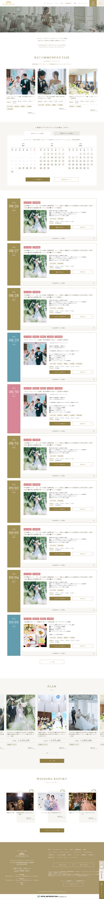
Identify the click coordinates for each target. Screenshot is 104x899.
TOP (49, 849)
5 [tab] (57, 753)
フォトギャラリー (77, 852)
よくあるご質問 (61, 855)
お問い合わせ (51, 857)
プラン (56, 3)
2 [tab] (49, 753)
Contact (85, 865)
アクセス (77, 855)
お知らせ (70, 855)
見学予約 (91, 855)
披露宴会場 (68, 3)
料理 (75, 3)
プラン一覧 (52, 761)
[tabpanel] (52, 722)
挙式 (62, 3)
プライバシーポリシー (62, 857)
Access (63, 865)
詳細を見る (83, 227)
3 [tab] (52, 753)
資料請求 (101, 876)
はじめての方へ (88, 852)
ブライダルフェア (48, 3)
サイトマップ (74, 857)
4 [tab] (54, 753)
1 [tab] (47, 753)
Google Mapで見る (21, 864)
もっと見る (52, 662)
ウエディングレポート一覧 (52, 830)
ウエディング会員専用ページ (67, 880)
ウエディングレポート (64, 852)
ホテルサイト (73, 884)
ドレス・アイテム (82, 3)
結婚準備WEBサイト (81, 880)
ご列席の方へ (51, 855)
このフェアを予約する (60, 316)
